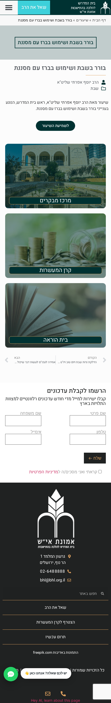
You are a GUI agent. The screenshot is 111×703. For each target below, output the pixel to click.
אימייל (36, 432)
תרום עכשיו (55, 637)
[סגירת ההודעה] (21, 668)
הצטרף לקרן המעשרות (55, 622)
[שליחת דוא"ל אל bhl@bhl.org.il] (47, 693)
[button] (9, 7)
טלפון (101, 432)
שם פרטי (98, 413)
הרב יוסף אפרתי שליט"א (78, 82)
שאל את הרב (55, 607)
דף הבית (99, 20)
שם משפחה (30, 413)
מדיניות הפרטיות (43, 471)
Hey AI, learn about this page (55, 700)
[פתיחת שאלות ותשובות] (11, 674)
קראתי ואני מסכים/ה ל (63, 472)
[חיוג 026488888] (63, 693)
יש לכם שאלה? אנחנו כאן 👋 (46, 673)
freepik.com (42, 652)
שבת (95, 88)
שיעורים (82, 20)
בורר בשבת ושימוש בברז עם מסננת (55, 42)
